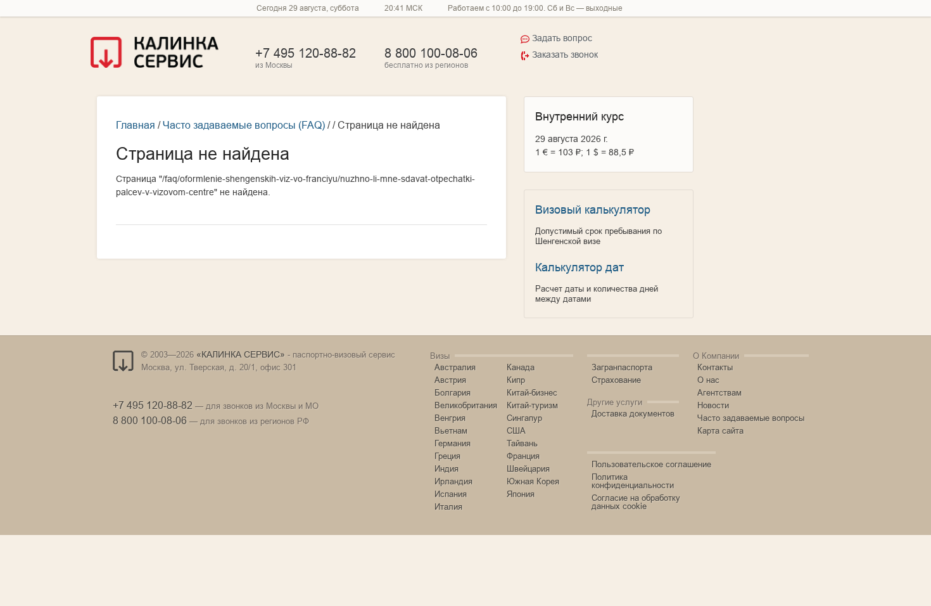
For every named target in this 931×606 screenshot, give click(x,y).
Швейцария (528, 468)
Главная (135, 125)
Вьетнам (450, 430)
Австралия (455, 367)
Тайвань (522, 443)
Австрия (450, 380)
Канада (521, 367)
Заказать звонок (565, 54)
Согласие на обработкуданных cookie (636, 502)
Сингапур (524, 418)
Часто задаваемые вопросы (750, 418)
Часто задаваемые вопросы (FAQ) (244, 125)
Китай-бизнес (532, 392)
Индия (446, 468)
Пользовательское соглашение (651, 464)
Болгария (452, 392)
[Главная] (154, 65)
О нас (708, 380)
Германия (452, 443)
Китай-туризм (532, 405)
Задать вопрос (562, 38)
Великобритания (465, 405)
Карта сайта (720, 430)
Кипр (516, 380)
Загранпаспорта (622, 367)
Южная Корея (533, 481)
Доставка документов (633, 413)
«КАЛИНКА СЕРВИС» (240, 354)
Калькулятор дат (579, 267)
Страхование (616, 380)
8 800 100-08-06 (431, 53)
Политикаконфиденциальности (633, 481)
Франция (523, 456)
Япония (521, 494)
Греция (447, 456)
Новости (713, 405)
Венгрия (450, 418)
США (516, 430)
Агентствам (719, 392)
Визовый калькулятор (592, 209)
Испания (450, 494)
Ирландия (453, 481)
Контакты (715, 367)
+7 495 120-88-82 (305, 53)
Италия (448, 506)
